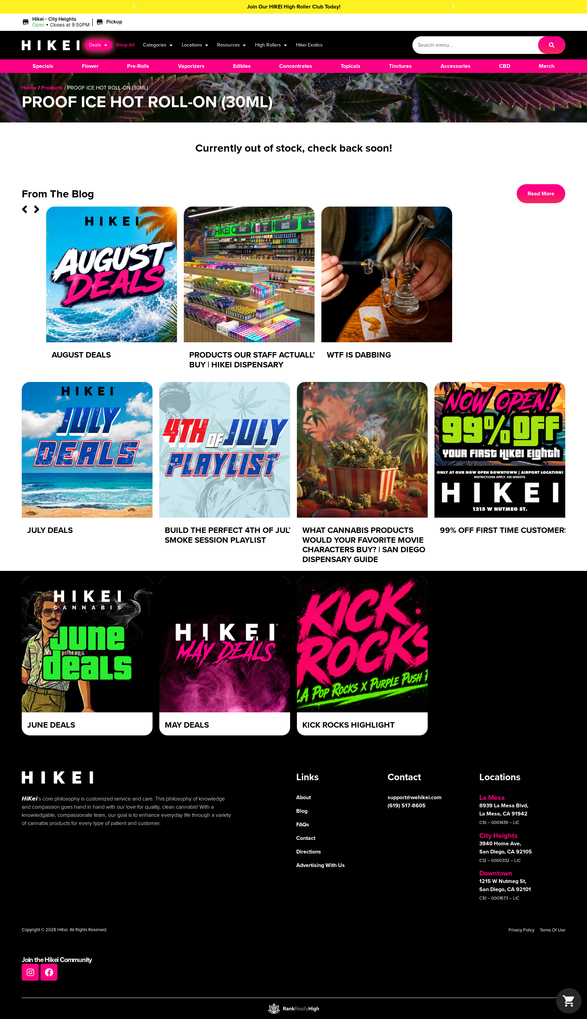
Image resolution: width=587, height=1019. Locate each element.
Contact (305, 838)
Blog (301, 811)
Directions (308, 851)
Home (29, 88)
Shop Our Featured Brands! (293, 7)
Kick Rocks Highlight (348, 725)
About (303, 797)
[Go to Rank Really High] (293, 1008)
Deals (95, 45)
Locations (192, 45)
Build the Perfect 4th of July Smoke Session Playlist (229, 535)
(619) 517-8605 (407, 805)
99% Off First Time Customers (504, 530)
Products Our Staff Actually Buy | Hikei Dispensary (253, 360)
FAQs (302, 824)
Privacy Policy (521, 930)
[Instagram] (30, 972)
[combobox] (475, 45)
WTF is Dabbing (359, 355)
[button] (133, 6)
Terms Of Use (552, 930)
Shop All (125, 45)
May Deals (187, 725)
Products (52, 88)
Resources (228, 45)
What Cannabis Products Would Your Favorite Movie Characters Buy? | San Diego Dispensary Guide (363, 544)
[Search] (551, 45)
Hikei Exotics (309, 45)
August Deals (81, 355)
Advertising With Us (320, 865)
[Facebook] (48, 972)
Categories (154, 45)
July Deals (50, 530)
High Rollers (268, 45)
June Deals (51, 725)
